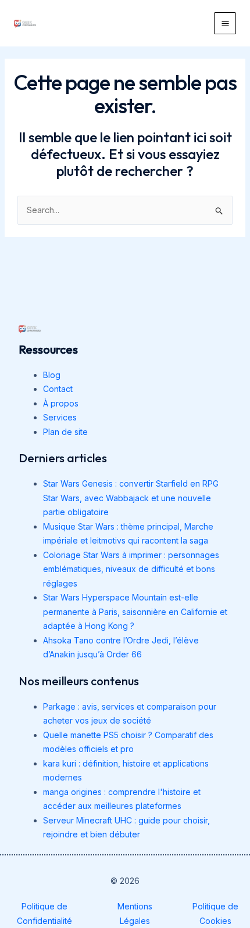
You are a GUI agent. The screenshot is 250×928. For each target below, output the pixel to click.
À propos (60, 403)
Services (60, 417)
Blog (51, 375)
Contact (58, 389)
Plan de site (65, 432)
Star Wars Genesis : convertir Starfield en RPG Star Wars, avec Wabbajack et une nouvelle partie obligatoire (131, 498)
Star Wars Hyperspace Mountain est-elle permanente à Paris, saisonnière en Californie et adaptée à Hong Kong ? (135, 611)
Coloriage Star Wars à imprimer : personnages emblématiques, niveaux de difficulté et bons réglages (131, 569)
